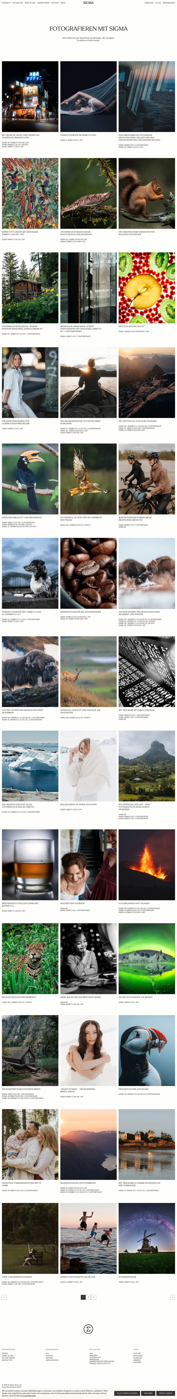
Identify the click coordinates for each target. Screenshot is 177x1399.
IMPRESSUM (94, 1359)
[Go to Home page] (88, 2)
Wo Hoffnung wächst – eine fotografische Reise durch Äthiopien (134, 807)
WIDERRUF (94, 1355)
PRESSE (5, 1353)
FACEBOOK (137, 1358)
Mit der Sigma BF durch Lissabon (137, 710)
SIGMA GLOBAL (8, 1356)
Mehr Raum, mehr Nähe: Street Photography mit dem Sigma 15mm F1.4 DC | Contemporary (80, 328)
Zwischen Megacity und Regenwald (22, 517)
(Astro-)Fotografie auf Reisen (135, 997)
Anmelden (149, 3)
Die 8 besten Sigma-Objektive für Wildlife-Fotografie (137, 233)
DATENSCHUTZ (95, 1357)
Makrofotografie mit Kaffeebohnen (80, 612)
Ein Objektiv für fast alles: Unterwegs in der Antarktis (18, 805)
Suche (158, 3)
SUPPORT (49, 1358)
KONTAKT (49, 1356)
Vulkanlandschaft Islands (134, 903)
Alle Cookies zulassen (127, 1393)
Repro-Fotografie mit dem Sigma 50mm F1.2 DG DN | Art (20, 233)
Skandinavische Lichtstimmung (78, 1183)
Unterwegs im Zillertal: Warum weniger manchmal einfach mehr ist (22, 327)
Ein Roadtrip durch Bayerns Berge (21, 1089)
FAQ (47, 1353)
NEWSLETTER (7, 1360)
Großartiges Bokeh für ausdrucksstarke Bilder (16, 422)
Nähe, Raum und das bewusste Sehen (80, 997)
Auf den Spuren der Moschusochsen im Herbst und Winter (139, 613)
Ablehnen (148, 1393)
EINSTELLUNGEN (165, 1393)
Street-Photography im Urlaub (77, 1277)
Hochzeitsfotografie (72, 903)
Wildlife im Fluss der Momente (19, 997)
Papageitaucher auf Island (134, 1089)
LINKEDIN (136, 1360)
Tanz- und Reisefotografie (17, 1277)
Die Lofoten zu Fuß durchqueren (138, 421)
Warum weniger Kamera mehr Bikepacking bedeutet (135, 518)
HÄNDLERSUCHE (52, 1360)
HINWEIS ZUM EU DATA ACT (100, 1363)
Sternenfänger (127, 1277)
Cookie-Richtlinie (29, 1396)
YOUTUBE (137, 1353)
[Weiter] (172, 1297)
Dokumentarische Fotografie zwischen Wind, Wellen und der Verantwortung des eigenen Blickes (139, 137)
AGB (91, 1353)
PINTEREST (137, 1362)
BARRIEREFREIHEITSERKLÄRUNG (102, 1361)
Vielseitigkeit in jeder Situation (78, 804)
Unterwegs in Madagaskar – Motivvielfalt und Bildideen (76, 233)
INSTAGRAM (137, 1356)
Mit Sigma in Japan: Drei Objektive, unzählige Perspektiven (21, 136)
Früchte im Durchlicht (132, 326)
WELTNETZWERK (8, 1358)
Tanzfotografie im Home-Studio (78, 135)
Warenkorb (169, 3)
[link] (4, 1297)
